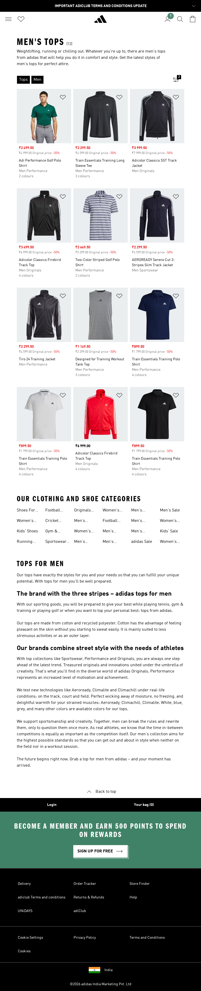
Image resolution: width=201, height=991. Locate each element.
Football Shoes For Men (112, 521)
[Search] (180, 19)
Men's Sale (170, 510)
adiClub (80, 911)
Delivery (24, 884)
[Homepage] (100, 21)
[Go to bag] (192, 19)
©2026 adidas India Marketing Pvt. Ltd (100, 984)
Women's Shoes (25, 521)
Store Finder (140, 884)
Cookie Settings (30, 937)
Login (52, 805)
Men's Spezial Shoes (137, 531)
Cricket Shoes (51, 521)
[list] (92, 80)
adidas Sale (141, 542)
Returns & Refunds (89, 897)
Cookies (24, 951)
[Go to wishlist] (21, 19)
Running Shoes (24, 542)
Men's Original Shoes (110, 531)
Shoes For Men (26, 511)
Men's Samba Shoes (109, 542)
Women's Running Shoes (111, 511)
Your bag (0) (144, 805)
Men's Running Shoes (82, 542)
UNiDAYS (25, 911)
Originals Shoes (82, 511)
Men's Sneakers (82, 521)
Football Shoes (52, 511)
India (108, 970)
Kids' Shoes (27, 531)
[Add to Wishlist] (63, 98)
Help (133, 897)
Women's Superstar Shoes (169, 542)
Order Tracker (85, 884)
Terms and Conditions (147, 937)
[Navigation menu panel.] (8, 19)
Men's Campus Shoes (138, 511)
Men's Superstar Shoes (140, 521)
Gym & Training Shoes (52, 531)
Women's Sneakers (82, 531)
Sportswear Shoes (55, 542)
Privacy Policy (85, 937)
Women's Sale (168, 521)
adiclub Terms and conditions (41, 897)
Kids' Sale (169, 531)
